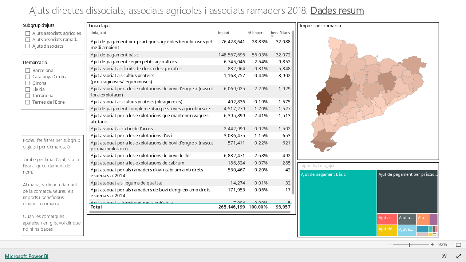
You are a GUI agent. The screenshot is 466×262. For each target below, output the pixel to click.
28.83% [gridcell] (260, 42)
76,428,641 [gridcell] (233, 42)
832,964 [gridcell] (236, 69)
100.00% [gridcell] (258, 207)
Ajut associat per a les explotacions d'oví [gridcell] (131, 135)
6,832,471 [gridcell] (234, 155)
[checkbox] (52, 33)
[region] (232, 120)
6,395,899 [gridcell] (234, 115)
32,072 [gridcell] (283, 55)
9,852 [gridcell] (285, 62)
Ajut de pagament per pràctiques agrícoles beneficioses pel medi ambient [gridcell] (151, 45)
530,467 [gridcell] (236, 170)
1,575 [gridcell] (285, 102)
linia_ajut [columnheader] (98, 33)
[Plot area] (369, 94)
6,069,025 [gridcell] (234, 89)
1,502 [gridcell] (285, 129)
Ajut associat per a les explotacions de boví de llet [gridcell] (141, 155)
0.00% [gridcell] (261, 203)
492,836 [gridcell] (236, 102)
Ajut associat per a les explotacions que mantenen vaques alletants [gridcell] (149, 118)
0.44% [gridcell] (261, 75)
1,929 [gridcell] (285, 89)
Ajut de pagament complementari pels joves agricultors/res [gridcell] (151, 109)
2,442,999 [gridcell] (234, 129)
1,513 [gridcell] (285, 115)
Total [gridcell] (96, 207)
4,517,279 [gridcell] (234, 109)
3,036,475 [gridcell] (234, 135)
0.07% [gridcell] (261, 163)
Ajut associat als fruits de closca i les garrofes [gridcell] (136, 69)
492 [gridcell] (287, 155)
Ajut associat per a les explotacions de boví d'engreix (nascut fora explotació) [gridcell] (152, 92)
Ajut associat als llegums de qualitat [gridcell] (126, 183)
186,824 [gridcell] (236, 163)
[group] (210, 11)
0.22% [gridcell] (261, 143)
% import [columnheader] (256, 33)
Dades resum (337, 10)
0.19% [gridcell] (261, 102)
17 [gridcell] (288, 190)
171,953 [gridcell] (236, 190)
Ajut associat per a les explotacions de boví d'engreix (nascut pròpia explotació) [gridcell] (152, 146)
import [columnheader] (223, 33)
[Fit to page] (456, 245)
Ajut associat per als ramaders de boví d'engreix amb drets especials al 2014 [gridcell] (150, 193)
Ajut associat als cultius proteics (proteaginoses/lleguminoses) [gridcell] (122, 78)
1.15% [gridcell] (261, 135)
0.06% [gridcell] (261, 190)
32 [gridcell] (288, 183)
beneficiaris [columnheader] (280, 33)
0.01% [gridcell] (261, 183)
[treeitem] (338, 203)
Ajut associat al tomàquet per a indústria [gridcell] (132, 203)
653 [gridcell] (287, 135)
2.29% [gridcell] (261, 89)
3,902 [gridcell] (285, 75)
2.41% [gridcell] (261, 115)
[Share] (444, 256)
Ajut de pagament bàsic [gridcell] (114, 55)
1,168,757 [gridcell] (234, 75)
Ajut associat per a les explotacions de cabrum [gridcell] (137, 163)
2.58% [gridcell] (261, 155)
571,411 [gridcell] (236, 143)
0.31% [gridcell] (261, 69)
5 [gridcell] (289, 203)
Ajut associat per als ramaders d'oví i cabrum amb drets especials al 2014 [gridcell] (147, 173)
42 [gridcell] (288, 170)
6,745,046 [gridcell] (234, 62)
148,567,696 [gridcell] (231, 55)
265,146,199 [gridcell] (231, 207)
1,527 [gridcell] (285, 109)
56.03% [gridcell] (260, 55)
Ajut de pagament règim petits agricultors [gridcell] (134, 62)
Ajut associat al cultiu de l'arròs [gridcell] (122, 129)
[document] (210, 11)
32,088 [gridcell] (283, 42)
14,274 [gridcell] (237, 183)
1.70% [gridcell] (261, 109)
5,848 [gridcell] (285, 69)
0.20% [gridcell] (261, 170)
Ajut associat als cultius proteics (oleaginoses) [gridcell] (136, 102)
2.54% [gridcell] (261, 62)
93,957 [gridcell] (283, 207)
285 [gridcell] (287, 163)
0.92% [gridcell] (261, 129)
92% (442, 244)
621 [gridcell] (287, 143)
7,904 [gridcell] (239, 203)
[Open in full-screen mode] (459, 256)
